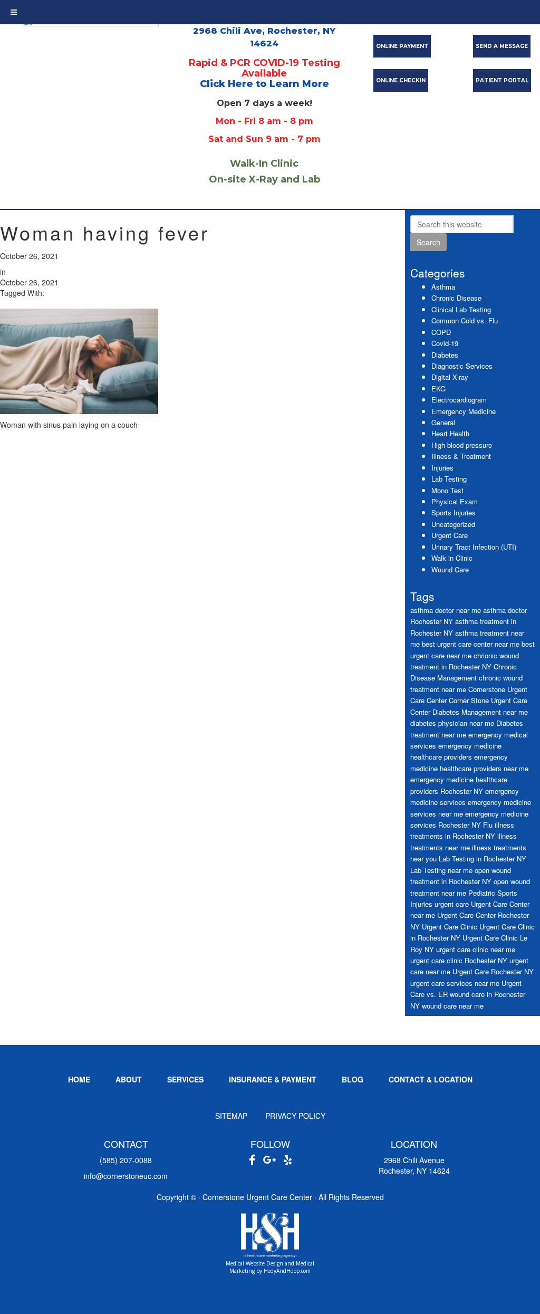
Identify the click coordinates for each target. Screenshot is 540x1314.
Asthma (443, 287)
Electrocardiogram (459, 400)
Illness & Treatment (461, 456)
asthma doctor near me (445, 610)
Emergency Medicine (463, 411)
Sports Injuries (453, 512)
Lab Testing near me (441, 870)
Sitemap (231, 1115)
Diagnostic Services (462, 366)
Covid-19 (444, 343)
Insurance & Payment (272, 1079)
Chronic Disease (456, 298)
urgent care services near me (454, 983)
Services (185, 1079)
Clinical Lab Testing (461, 309)
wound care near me (453, 1006)
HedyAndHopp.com (287, 1270)
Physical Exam (454, 501)
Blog (352, 1079)
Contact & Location (430, 1079)
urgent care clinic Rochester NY (458, 960)
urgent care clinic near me (475, 949)
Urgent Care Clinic (449, 927)
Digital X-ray (449, 377)
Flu (488, 825)
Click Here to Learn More (264, 84)
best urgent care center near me (470, 644)
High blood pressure (461, 445)
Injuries (442, 468)
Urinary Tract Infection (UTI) (473, 547)
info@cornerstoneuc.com (126, 1176)
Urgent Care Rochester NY (493, 971)
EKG (438, 388)
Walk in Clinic (451, 558)
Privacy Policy (295, 1115)
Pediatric (481, 893)
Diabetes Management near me (480, 712)
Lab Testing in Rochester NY (482, 858)
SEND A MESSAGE (502, 46)
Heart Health (450, 433)
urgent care (452, 904)
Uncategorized (453, 524)
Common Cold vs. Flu (464, 320)
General (443, 422)
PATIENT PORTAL (502, 80)
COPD (441, 332)
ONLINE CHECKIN (401, 80)
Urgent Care (449, 535)
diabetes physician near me (452, 723)
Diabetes (444, 355)
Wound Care (450, 569)
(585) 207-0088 (126, 1160)
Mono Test (447, 490)
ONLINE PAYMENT (402, 46)
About (128, 1079)
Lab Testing (449, 479)
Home (79, 1079)
